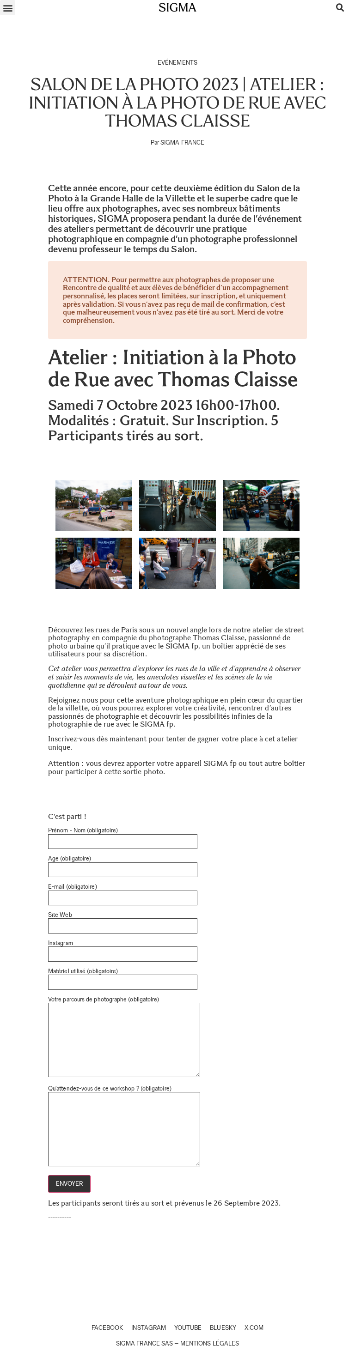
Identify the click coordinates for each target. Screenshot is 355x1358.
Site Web (60, 915)
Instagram (60, 943)
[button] (7, 7)
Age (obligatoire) (69, 858)
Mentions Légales (209, 1343)
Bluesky (223, 1327)
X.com (254, 1327)
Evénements (177, 62)
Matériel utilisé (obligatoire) (83, 971)
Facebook (107, 1327)
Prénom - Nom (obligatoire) (83, 830)
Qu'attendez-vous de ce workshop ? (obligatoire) (109, 1088)
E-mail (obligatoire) (72, 887)
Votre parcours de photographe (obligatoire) (103, 999)
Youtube (188, 1327)
